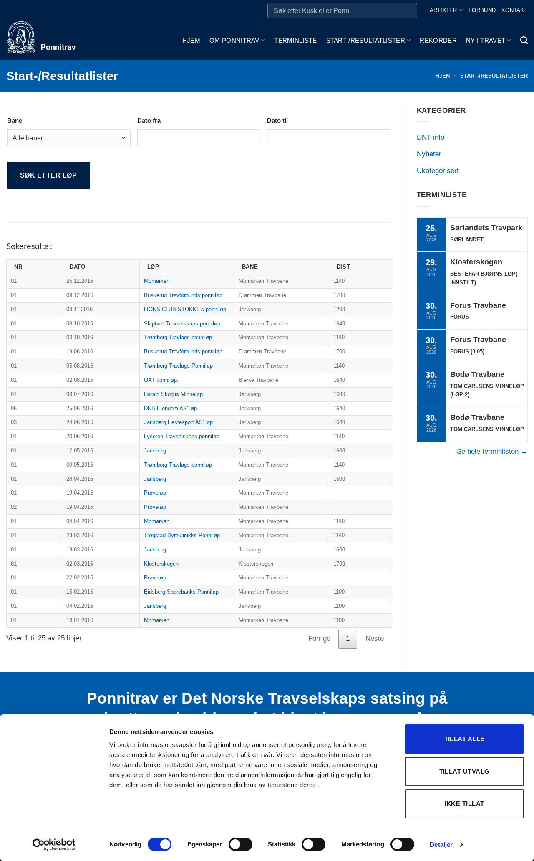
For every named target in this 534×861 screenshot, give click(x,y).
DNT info (430, 137)
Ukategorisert (438, 171)
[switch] (240, 844)
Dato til (277, 120)
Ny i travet (485, 40)
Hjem (191, 40)
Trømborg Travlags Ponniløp (178, 366)
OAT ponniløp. (161, 380)
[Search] (524, 40)
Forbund (482, 10)
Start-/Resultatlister (365, 40)
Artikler (443, 10)
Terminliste (295, 40)
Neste (374, 639)
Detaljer (441, 844)
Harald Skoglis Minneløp (173, 394)
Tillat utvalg (464, 771)
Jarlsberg (155, 450)
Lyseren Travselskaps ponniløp (181, 436)
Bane (14, 120)
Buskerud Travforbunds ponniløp (183, 295)
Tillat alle (464, 738)
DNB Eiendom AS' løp (170, 408)
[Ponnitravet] (48, 40)
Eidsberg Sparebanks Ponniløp (181, 592)
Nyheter (429, 154)
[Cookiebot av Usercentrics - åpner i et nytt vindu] (54, 844)
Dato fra (149, 120)
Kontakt (514, 10)
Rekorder (438, 40)
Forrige (319, 639)
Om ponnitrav (234, 40)
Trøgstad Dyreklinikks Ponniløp (182, 535)
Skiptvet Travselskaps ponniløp (182, 323)
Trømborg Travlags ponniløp (178, 337)
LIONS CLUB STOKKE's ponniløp (185, 309)
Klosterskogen (161, 564)
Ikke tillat (464, 803)
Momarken (156, 281)
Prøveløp (155, 493)
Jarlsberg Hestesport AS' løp (178, 422)
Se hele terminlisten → (492, 451)
